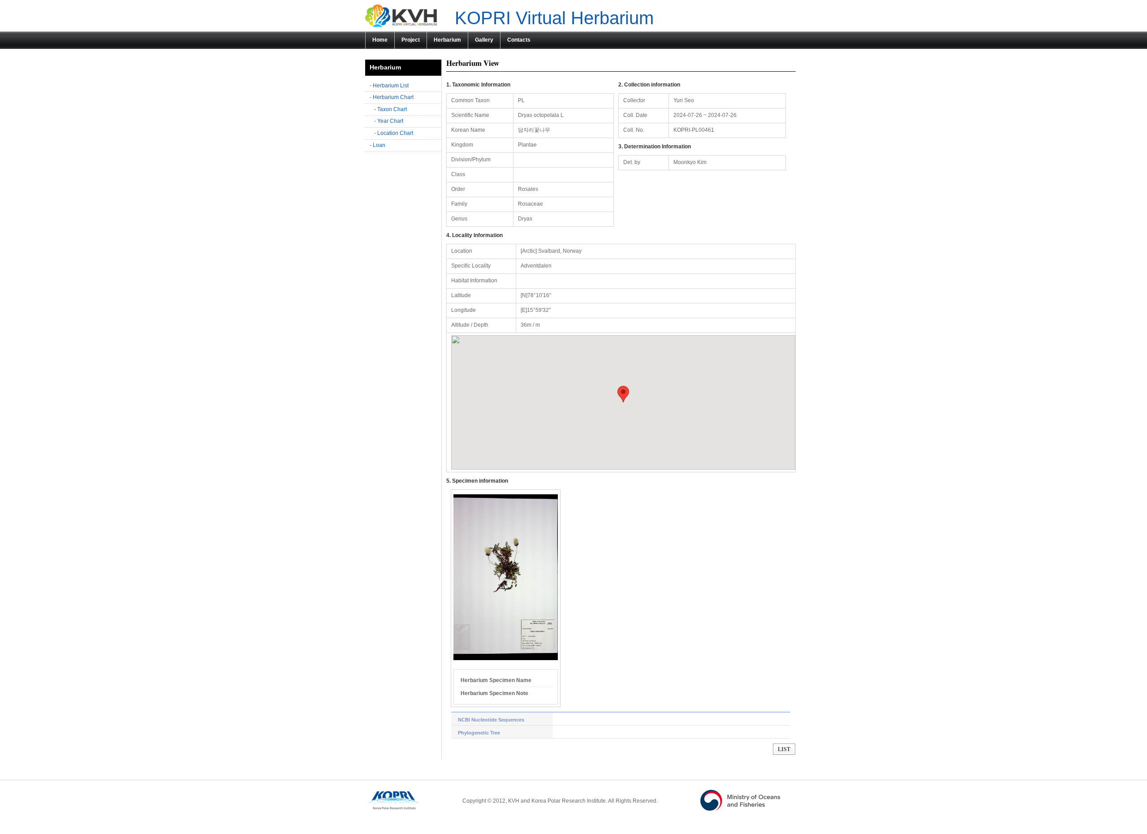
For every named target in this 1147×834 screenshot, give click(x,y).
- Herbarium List (389, 85)
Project (410, 40)
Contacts (518, 40)
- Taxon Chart (390, 109)
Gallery (484, 40)
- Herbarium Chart (392, 97)
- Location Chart (393, 133)
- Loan (377, 145)
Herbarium (447, 40)
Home (380, 40)
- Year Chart (388, 121)
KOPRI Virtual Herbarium (554, 18)
